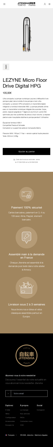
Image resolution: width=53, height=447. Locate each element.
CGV (22, 425)
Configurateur (10, 417)
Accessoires (10, 421)
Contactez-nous (26, 421)
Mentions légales (41, 435)
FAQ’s (22, 417)
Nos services (25, 414)
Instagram (41, 410)
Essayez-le (9, 425)
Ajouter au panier (26, 151)
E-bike (7, 410)
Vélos (7, 414)
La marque (24, 410)
